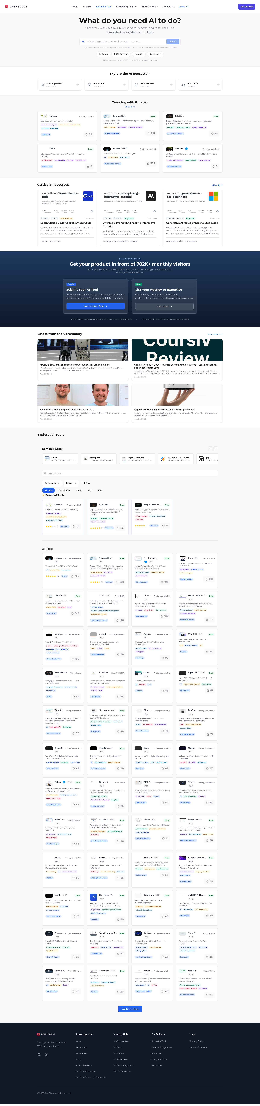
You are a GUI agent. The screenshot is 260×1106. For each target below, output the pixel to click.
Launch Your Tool (94, 306)
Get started (246, 6)
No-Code (154, 526)
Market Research (97, 806)
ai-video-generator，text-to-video (99, 841)
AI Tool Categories (123, 1065)
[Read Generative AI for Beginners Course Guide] (193, 218)
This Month (64, 490)
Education (184, 957)
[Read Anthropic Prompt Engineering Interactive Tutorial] (130, 218)
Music (49, 697)
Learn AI (183, 6)
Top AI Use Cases (122, 1071)
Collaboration (141, 875)
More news (214, 334)
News (78, 1041)
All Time (48, 490)
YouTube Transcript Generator (90, 1077)
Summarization (141, 582)
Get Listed (162, 306)
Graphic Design (52, 844)
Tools (75, 6)
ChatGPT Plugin (53, 957)
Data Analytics (141, 616)
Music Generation (174, 166)
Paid (100, 490)
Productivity (95, 697)
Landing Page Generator (144, 957)
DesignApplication (53, 659)
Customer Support (187, 995)
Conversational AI (53, 733)
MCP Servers (121, 54)
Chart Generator (142, 731)
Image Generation (187, 620)
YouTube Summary (85, 1071)
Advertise (169, 6)
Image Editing (185, 881)
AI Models (118, 1053)
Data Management (143, 838)
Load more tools (130, 1009)
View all (129, 106)
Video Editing (47, 166)
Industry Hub (149, 6)
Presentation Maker (143, 991)
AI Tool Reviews (83, 1065)
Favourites (156, 1065)
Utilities (50, 878)
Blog (77, 1059)
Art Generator (52, 991)
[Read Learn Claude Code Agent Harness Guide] (67, 218)
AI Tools (103, 54)
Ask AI (172, 41)
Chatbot (183, 652)
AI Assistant (51, 613)
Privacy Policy (196, 1041)
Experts (87, 6)
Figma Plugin (140, 803)
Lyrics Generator (97, 654)
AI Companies (120, 1041)
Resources (155, 54)
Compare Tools (159, 1059)
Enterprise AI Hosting (175, 133)
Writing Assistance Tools (99, 878)
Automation (184, 690)
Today (79, 490)
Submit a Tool (103, 6)
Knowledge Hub (125, 6)
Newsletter (81, 1053)
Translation (95, 731)
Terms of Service (198, 1047)
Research (94, 919)
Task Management (53, 805)
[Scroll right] (215, 448)
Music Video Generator (113, 164)
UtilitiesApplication (112, 133)
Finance (139, 691)
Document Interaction (99, 620)
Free (90, 490)
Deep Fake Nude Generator (188, 840)
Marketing (46, 135)
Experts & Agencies (161, 1047)
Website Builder (186, 579)
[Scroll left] (210, 448)
